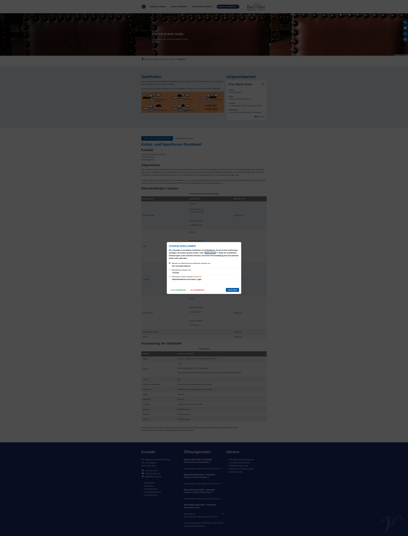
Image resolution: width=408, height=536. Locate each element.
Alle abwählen (197, 290)
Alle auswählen (178, 290)
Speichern (232, 290)
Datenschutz (210, 253)
